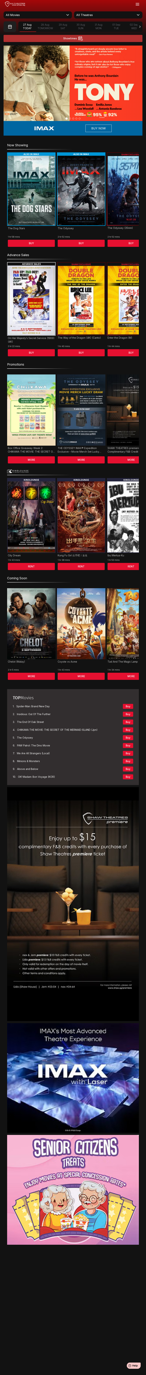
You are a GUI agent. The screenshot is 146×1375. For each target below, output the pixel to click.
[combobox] (38, 15)
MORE (31, 459)
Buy (128, 706)
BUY (31, 243)
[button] (67, 118)
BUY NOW (98, 128)
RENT (31, 566)
